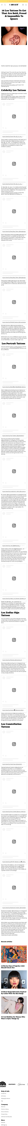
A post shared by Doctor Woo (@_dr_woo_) (12, 136)
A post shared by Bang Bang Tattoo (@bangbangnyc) (14, 231)
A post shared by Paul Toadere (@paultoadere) (13, 435)
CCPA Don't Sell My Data (6, 1116)
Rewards (3, 1122)
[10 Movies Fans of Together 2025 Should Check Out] (14, 954)
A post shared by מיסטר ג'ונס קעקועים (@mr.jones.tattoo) (15, 491)
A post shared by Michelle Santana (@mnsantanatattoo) (15, 322)
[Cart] (25, 4)
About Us (3, 1106)
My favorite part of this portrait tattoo (11, 445)
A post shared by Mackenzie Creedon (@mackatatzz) (14, 907)
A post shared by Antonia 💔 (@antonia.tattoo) (12, 710)
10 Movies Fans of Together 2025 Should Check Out (13, 967)
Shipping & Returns (5, 1098)
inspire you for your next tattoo (9, 934)
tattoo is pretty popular (16, 346)
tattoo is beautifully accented (8, 606)
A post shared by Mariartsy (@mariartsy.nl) (12, 660)
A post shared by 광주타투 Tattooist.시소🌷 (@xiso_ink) (15, 861)
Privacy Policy (4, 1114)
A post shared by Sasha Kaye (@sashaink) (12, 764)
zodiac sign (6, 338)
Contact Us (3, 1093)
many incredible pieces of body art (10, 192)
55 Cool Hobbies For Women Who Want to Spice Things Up (13, 1017)
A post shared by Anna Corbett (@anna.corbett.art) (13, 811)
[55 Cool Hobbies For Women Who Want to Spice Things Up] (14, 1005)
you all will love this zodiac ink (9, 85)
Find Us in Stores (5, 1109)
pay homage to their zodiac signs (10, 96)
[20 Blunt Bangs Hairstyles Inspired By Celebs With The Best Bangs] (14, 979)
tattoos (8, 95)
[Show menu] (1, 4)
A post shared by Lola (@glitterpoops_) (11, 545)
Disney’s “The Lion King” (19, 912)
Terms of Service (4, 1111)
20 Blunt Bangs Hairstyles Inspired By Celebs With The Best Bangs (13, 992)
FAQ (2, 1101)
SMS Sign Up (4, 1124)
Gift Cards (3, 1096)
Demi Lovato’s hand (6, 237)
